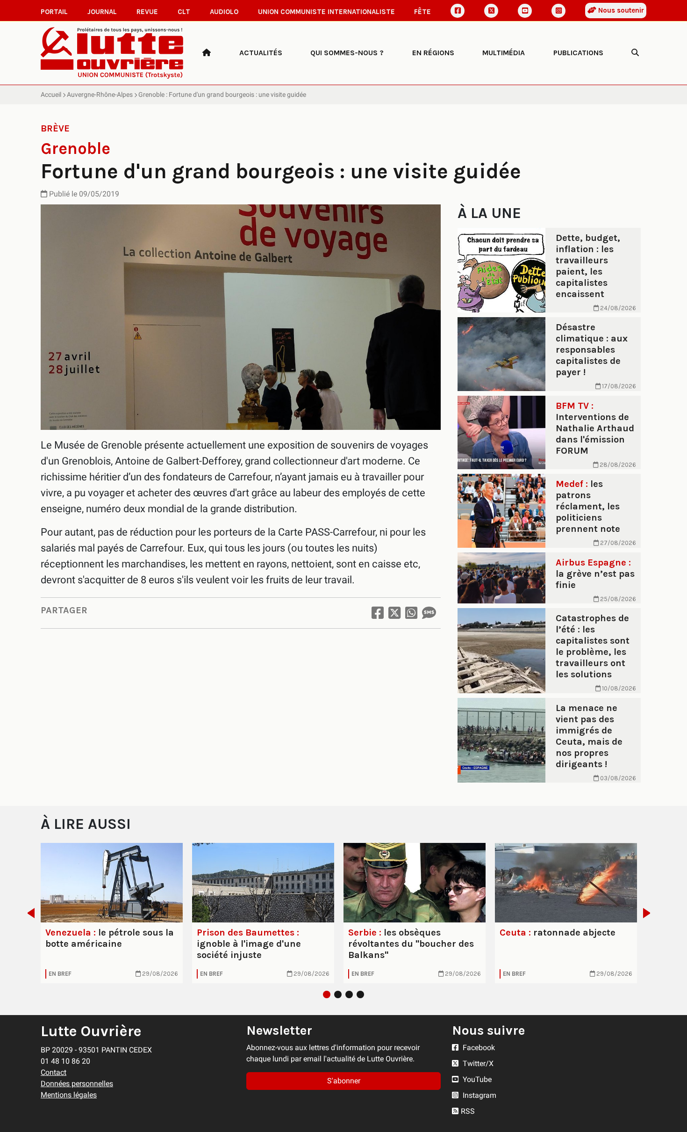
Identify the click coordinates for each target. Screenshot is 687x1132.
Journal (102, 11)
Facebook (478, 1047)
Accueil (51, 94)
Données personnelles (77, 1083)
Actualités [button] (260, 52)
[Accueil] (206, 53)
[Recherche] (635, 53)
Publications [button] (578, 52)
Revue (147, 11)
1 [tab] (326, 994)
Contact (53, 1072)
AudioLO (224, 11)
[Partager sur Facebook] (378, 613)
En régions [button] (433, 52)
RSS (468, 1111)
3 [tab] (349, 994)
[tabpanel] (112, 913)
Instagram (478, 1095)
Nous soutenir (620, 10)
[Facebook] (458, 11)
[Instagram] (558, 11)
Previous (28, 913)
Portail (54, 11)
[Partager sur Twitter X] (394, 613)
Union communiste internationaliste (326, 11)
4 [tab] (360, 994)
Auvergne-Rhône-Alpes (100, 94)
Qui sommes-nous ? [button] (347, 52)
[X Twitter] (491, 11)
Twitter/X (477, 1063)
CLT (184, 11)
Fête (422, 11)
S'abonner (343, 1080)
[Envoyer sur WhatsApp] (411, 613)
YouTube (476, 1079)
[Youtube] (525, 11)
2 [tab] (338, 994)
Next (649, 913)
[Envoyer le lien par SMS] (429, 613)
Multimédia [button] (503, 52)
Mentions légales (69, 1094)
